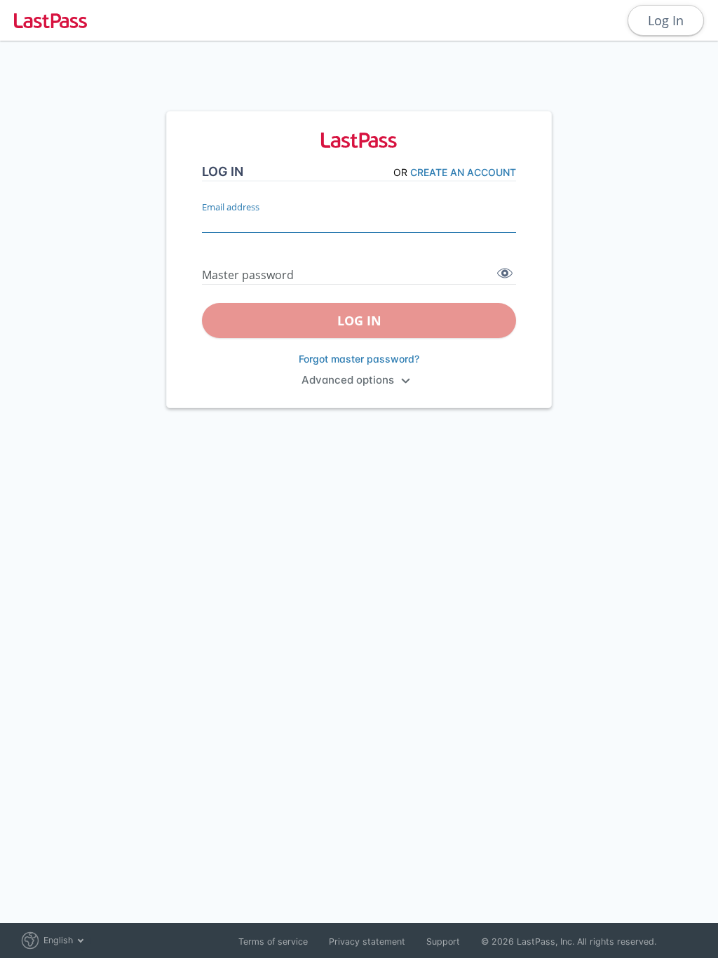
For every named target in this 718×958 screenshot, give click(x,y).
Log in (359, 320)
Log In (666, 20)
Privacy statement (367, 941)
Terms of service (273, 941)
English (58, 940)
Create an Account (463, 172)
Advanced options (348, 379)
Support (443, 941)
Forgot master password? (359, 359)
